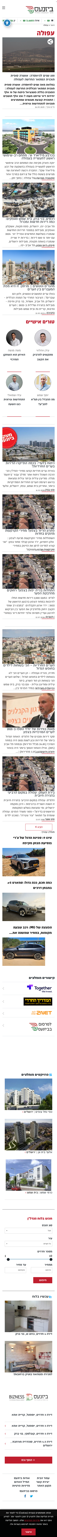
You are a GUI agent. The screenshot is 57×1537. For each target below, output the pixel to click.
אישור (28, 1532)
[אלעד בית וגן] (25, 1152)
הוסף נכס (26, 1460)
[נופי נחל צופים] (22, 1112)
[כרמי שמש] (25, 1192)
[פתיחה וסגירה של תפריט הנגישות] (7, 23)
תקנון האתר (44, 1486)
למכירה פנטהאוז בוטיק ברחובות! (33, 1374)
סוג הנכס (47, 1225)
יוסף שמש (43, 395)
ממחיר (48, 1265)
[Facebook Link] (25, 1496)
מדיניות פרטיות (21, 1486)
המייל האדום (21, 1482)
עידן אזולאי (42, 350)
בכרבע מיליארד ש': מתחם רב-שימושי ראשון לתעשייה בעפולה (29, 156)
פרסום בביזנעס (29, 1491)
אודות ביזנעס (22, 1478)
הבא (40, 827)
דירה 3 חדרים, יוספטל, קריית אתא (32, 1415)
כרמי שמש (46, 1192)
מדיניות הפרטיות (32, 1520)
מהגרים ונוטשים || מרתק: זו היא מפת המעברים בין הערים (29, 287)
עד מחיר (21, 1265)
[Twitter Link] (31, 1496)
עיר (50, 1238)
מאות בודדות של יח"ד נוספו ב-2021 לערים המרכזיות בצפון (31, 730)
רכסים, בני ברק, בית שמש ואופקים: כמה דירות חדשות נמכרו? (30, 220)
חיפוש (43, 1280)
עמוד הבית (43, 1478)
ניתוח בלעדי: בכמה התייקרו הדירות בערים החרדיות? (30, 464)
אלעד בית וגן (45, 1152)
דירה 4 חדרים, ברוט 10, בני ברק (33, 1334)
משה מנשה (14, 350)
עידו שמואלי (14, 395)
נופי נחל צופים (43, 1112)
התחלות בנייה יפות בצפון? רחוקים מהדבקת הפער (31, 591)
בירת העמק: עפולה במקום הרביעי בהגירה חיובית (31, 794)
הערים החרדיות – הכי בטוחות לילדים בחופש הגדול (29, 666)
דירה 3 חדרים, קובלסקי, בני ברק (33, 1434)
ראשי (53, 25)
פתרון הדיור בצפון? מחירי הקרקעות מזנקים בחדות (30, 532)
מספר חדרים (44, 1251)
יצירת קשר (42, 1482)
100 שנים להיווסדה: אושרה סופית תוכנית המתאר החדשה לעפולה (33, 77)
